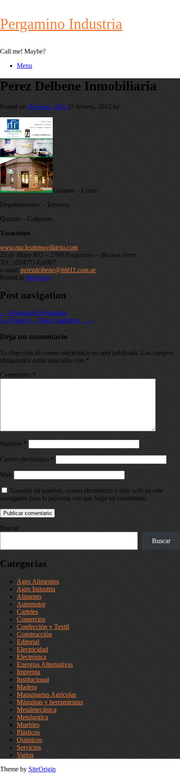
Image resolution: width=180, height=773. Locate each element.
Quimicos (29, 739)
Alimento (29, 596)
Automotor (31, 604)
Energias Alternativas (45, 664)
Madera (27, 687)
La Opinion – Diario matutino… (47, 320)
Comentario (18, 374)
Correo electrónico (27, 459)
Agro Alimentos (38, 581)
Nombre (13, 443)
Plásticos (28, 732)
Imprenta (28, 671)
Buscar (9, 527)
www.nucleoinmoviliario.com (39, 247)
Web (6, 474)
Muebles (28, 724)
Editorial (28, 641)
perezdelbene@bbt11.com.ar (58, 269)
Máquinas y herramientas (50, 702)
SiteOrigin (42, 769)
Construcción (34, 634)
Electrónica (31, 656)
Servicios (38, 277)
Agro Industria (36, 589)
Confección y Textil (43, 626)
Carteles (27, 611)
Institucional (33, 679)
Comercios (31, 619)
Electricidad (32, 649)
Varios (25, 754)
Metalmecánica (37, 709)
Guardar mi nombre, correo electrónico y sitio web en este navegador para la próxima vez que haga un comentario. (81, 494)
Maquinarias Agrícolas (46, 694)
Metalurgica (32, 717)
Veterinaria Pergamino (33, 312)
